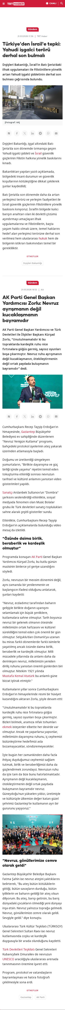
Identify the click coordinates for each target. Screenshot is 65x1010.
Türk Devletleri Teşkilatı (18, 949)
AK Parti (36, 557)
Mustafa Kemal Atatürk (18, 676)
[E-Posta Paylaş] (56, 133)
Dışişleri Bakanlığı (32, 263)
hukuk (43, 238)
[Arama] (61, 3)
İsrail (38, 153)
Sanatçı (7, 492)
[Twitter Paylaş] (25, 133)
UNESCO (8, 959)
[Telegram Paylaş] (40, 133)
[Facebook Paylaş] (17, 133)
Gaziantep (28, 432)
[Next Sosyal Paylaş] (9, 133)
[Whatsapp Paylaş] (48, 133)
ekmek (7, 727)
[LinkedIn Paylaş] (32, 133)
